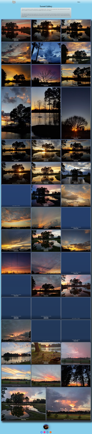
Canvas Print (16, 40)
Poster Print (16, 39)
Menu (78, 2)
